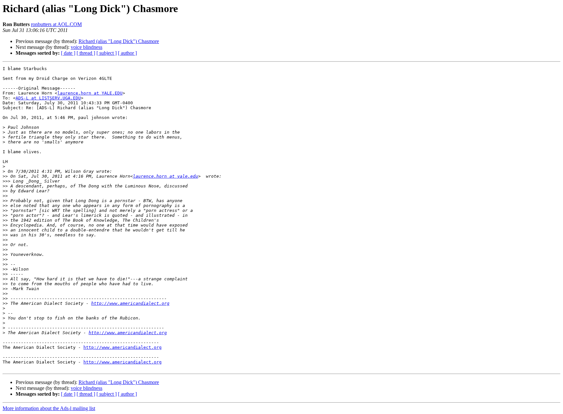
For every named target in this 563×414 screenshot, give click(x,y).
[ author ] (127, 53)
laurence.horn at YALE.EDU (90, 93)
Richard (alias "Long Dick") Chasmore (119, 41)
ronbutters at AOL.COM (56, 24)
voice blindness (86, 47)
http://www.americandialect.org (130, 303)
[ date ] (68, 53)
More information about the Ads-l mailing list (49, 408)
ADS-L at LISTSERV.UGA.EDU (48, 98)
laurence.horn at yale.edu (165, 176)
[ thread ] (86, 53)
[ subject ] (106, 53)
